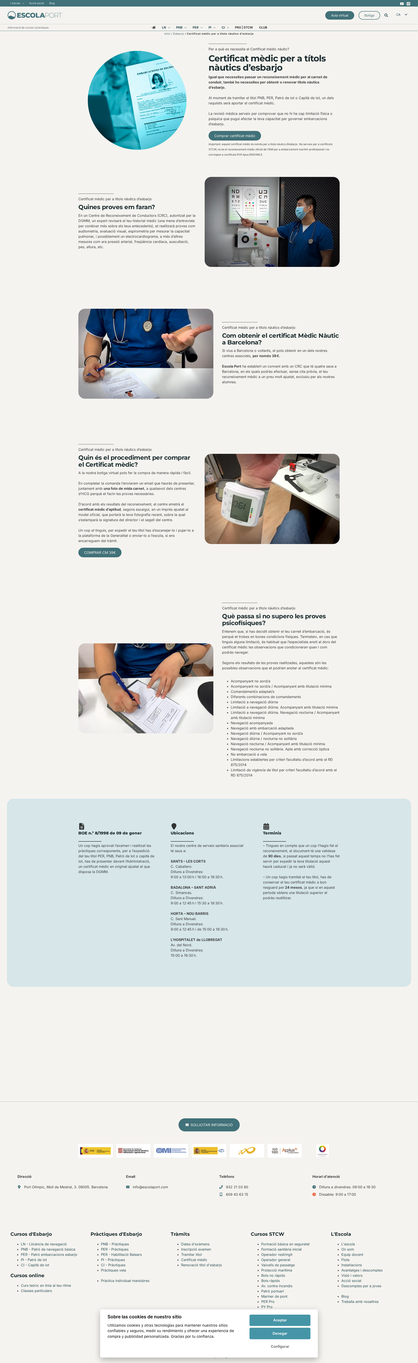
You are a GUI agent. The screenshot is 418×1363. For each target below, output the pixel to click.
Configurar (280, 1346)
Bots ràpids (270, 1280)
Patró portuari (272, 1291)
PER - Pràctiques (114, 1249)
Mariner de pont (274, 1296)
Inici (167, 33)
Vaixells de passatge (278, 1265)
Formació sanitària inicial (281, 1249)
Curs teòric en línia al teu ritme (46, 1285)
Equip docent (352, 1254)
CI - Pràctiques (113, 1265)
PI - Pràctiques (113, 1260)
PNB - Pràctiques (115, 1244)
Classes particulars (36, 1290)
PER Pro (268, 1301)
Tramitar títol (191, 1254)
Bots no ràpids (273, 1275)
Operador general (275, 1260)
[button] (22, 3)
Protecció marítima (276, 1270)
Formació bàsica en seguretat (285, 1244)
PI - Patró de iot (34, 1260)
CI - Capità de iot (35, 1265)
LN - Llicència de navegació (44, 1244)
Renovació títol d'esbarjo (201, 1265)
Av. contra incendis (276, 1286)
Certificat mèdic (194, 1260)
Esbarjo (178, 33)
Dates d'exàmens (195, 1244)
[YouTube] (402, 4)
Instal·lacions (351, 1265)
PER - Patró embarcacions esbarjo (49, 1254)
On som (347, 1249)
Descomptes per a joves (361, 1286)
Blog (345, 1296)
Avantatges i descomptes (362, 1270)
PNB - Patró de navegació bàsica (48, 1249)
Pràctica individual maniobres (125, 1280)
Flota (345, 1260)
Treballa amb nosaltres (360, 1301)
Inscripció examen (196, 1249)
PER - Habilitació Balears (121, 1254)
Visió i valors (351, 1275)
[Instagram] (408, 4)
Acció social (351, 1280)
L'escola (348, 1244)
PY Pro (267, 1307)
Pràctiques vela (113, 1270)
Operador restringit (276, 1254)
